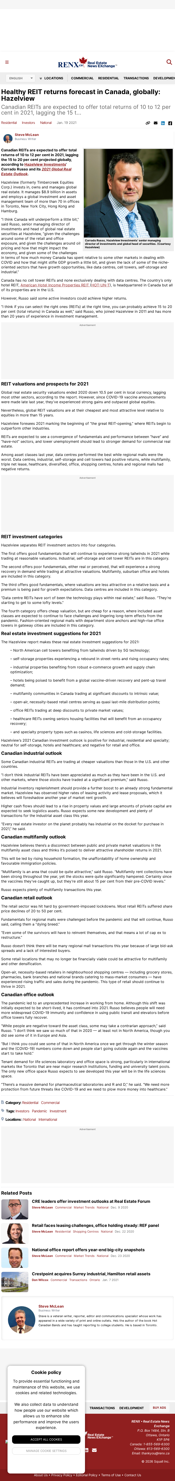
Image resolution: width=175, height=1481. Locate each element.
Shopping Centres (86, 1231)
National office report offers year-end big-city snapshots (88, 1249)
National (45, 122)
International (48, 1119)
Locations (53, 78)
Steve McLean (27, 135)
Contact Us (132, 1475)
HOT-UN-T (100, 285)
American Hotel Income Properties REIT (55, 285)
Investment (58, 1111)
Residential (108, 78)
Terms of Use (111, 1475)
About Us (41, 1475)
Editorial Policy (87, 1475)
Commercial (82, 78)
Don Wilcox (40, 1280)
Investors (28, 122)
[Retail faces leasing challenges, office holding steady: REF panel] (14, 1233)
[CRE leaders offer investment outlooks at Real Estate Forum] (14, 1209)
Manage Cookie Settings (46, 1451)
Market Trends (84, 1207)
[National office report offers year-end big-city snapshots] (14, 1258)
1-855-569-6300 (156, 1444)
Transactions (136, 78)
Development (131, 1408)
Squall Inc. (162, 1461)
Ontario (95, 1280)
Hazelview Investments (45, 164)
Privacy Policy (61, 1475)
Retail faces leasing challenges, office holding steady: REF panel (95, 1225)
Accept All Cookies (46, 1439)
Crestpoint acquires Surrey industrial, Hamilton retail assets (91, 1273)
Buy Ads (159, 1407)
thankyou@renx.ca (156, 1453)
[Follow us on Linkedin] (86, 1450)
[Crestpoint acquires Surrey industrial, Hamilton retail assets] (14, 1282)
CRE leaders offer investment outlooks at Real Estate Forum (91, 1201)
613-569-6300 (158, 1449)
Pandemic (39, 1111)
